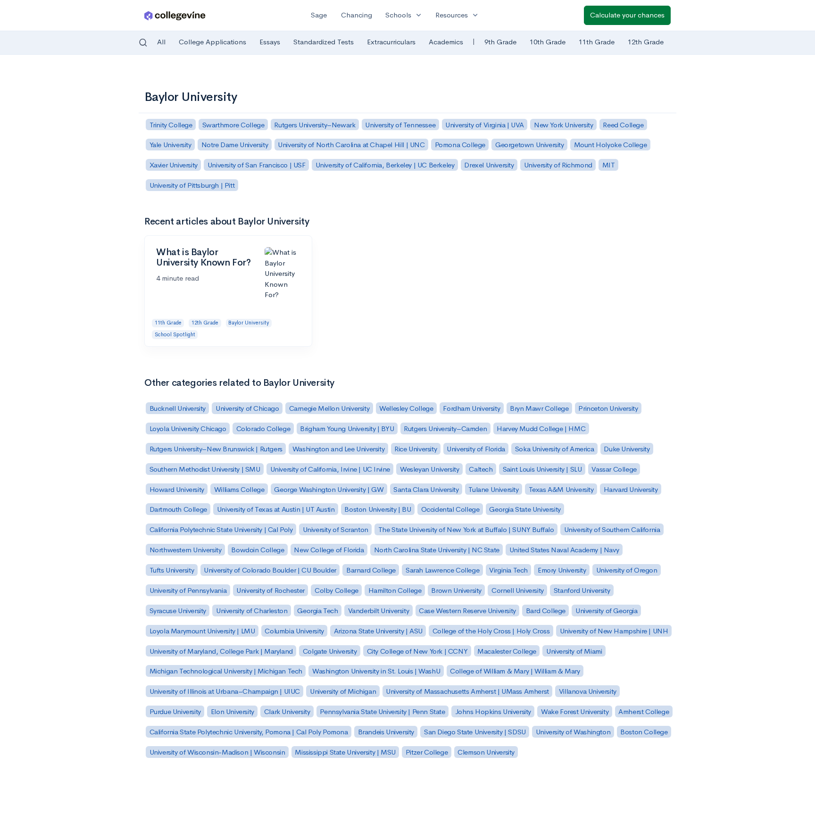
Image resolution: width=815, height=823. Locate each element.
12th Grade (646, 41)
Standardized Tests (323, 41)
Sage (319, 14)
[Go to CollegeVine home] (175, 15)
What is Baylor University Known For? (203, 257)
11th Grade (597, 41)
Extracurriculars (391, 41)
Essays (269, 41)
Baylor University (248, 322)
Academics (446, 41)
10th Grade (548, 41)
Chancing (356, 14)
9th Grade (500, 41)
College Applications (212, 41)
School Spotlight (175, 334)
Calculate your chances (627, 14)
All (161, 41)
